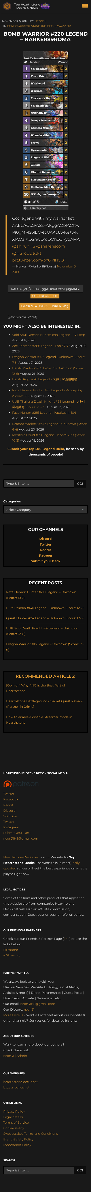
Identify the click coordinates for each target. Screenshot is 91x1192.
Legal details (13, 1117)
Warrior (64, 26)
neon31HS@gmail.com (20, 838)
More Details (13, 1015)
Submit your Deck (45, 561)
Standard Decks (43, 26)
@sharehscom (50, 246)
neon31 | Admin (15, 1056)
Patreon (45, 556)
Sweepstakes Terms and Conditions (30, 1134)
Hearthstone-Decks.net (21, 857)
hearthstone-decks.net (20, 1082)
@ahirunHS (23, 246)
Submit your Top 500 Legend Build (36, 449)
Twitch (8, 822)
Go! (80, 484)
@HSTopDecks (27, 253)
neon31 (40, 21)
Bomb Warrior (18, 26)
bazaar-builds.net (16, 1087)
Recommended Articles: (45, 676)
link (66, 939)
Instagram (11, 827)
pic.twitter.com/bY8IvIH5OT (39, 260)
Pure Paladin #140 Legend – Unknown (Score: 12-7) (45, 608)
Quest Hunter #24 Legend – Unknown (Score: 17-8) (45, 618)
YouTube (10, 816)
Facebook (10, 799)
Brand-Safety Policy (18, 1139)
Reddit (45, 550)
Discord (45, 539)
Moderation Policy (17, 1145)
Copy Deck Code (45, 296)
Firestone (10, 950)
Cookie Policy (13, 1128)
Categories (12, 501)
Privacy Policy (14, 1111)
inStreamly (11, 955)
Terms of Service (16, 1123)
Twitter (45, 544)
